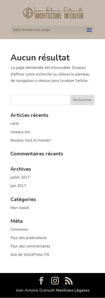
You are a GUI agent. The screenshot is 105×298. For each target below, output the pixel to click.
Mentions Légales (72, 290)
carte (14, 123)
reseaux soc (20, 131)
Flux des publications (28, 237)
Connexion (19, 229)
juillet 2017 (20, 177)
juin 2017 (18, 185)
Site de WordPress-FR (29, 254)
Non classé (19, 207)
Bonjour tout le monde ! (30, 140)
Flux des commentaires (30, 246)
